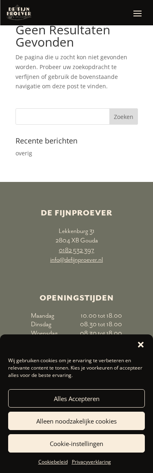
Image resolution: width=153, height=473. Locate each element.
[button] (141, 345)
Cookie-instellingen (76, 443)
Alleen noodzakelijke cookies (76, 421)
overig (24, 153)
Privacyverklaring (91, 461)
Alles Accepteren (77, 399)
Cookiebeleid (53, 461)
